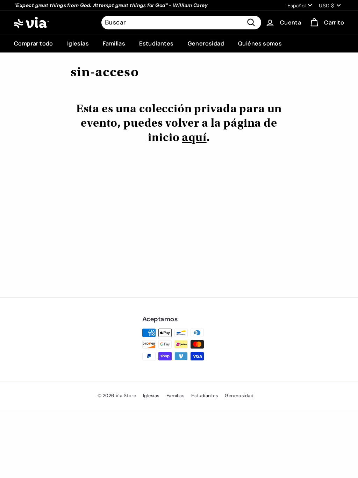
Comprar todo (33, 43)
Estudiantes (156, 43)
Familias (114, 43)
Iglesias (78, 43)
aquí (194, 138)
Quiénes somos (260, 43)
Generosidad (206, 43)
